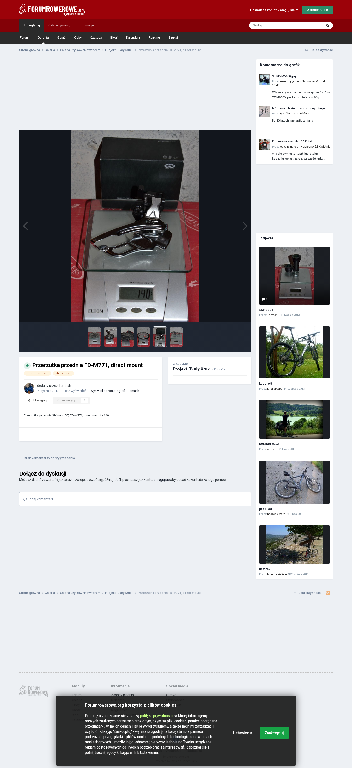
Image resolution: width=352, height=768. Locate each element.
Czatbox (96, 37)
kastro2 (264, 569)
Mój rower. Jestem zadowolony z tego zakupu (298, 109)
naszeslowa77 (276, 514)
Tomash (65, 385)
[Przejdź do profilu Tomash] (29, 388)
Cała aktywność (59, 25)
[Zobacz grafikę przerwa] (294, 482)
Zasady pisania (122, 695)
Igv (282, 113)
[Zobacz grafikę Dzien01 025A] (294, 419)
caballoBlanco (289, 146)
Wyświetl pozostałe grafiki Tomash (115, 391)
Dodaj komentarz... (41, 499)
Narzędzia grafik (229, 313)
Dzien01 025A (269, 444)
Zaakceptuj (274, 732)
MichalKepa (274, 388)
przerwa (265, 509)
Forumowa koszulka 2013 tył (292, 141)
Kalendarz (133, 37)
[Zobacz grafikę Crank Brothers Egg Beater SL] (176, 337)
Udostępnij (38, 400)
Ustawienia (242, 732)
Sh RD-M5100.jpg (284, 76)
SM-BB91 (266, 310)
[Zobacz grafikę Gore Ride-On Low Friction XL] (143, 337)
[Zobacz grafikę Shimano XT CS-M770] (94, 337)
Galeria (43, 37)
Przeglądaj (31, 25)
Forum (24, 37)
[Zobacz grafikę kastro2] (294, 544)
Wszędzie (309, 25)
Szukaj (173, 37)
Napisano (297, 113)
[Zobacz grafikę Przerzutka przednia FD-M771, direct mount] (159, 337)
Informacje (86, 25)
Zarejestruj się (317, 9)
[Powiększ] (135, 226)
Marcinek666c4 (277, 574)
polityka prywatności (156, 715)
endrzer (272, 449)
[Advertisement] (135, 92)
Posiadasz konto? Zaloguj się (273, 10)
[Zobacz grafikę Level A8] (294, 352)
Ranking (154, 37)
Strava (171, 695)
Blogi (114, 37)
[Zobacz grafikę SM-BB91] (294, 276)
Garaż (61, 37)
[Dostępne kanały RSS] (328, 593)
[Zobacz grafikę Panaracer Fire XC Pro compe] (127, 337)
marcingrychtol (290, 81)
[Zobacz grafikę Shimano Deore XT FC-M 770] (110, 337)
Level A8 (265, 383)
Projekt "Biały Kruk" (192, 368)
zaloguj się (162, 480)
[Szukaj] (327, 25)
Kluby (78, 37)
